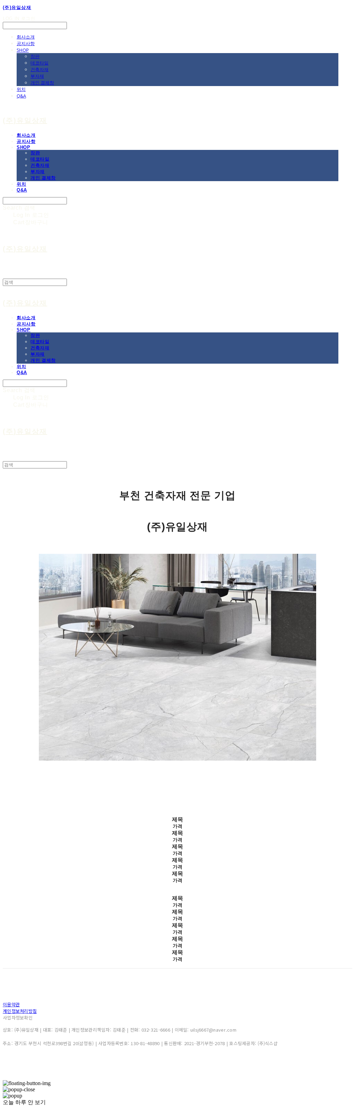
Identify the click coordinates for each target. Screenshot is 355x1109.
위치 (21, 89)
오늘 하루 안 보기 (24, 1102)
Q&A (21, 96)
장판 (35, 56)
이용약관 (11, 1004)
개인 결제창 (42, 82)
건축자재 (40, 69)
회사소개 (26, 37)
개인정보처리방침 (20, 1011)
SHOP (23, 50)
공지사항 (26, 43)
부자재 (37, 76)
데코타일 (40, 63)
